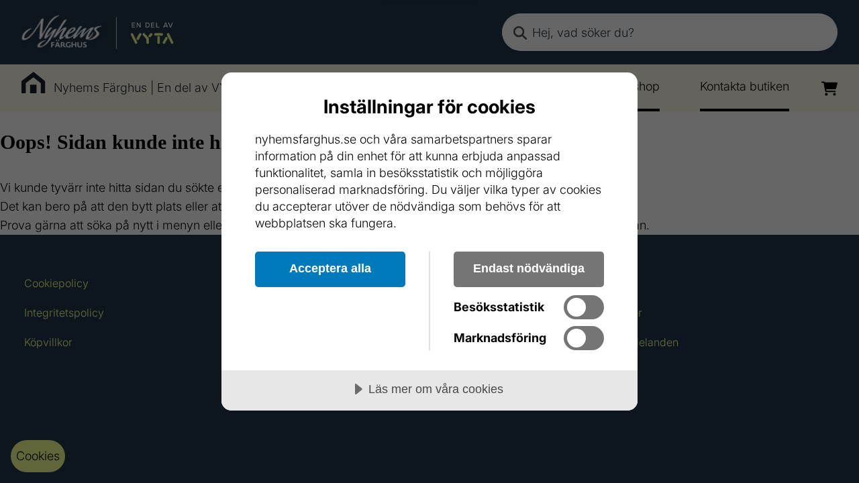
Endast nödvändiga (529, 268)
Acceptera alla (330, 268)
